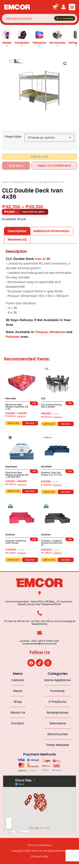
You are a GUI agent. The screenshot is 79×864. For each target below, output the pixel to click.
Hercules (10, 398)
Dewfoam (11, 466)
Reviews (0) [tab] (17, 239)
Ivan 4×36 (42, 259)
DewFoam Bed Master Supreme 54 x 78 (16, 406)
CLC (31, 182)
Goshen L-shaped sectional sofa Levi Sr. (52, 542)
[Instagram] (47, 662)
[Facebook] (31, 662)
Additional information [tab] (51, 231)
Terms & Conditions (40, 845)
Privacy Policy (39, 856)
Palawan (13, 336)
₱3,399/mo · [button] (51, 553)
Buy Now (16, 165)
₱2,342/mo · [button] (15, 484)
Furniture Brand (19, 182)
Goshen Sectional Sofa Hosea (15, 541)
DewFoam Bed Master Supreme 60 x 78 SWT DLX (16, 474)
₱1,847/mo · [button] (15, 416)
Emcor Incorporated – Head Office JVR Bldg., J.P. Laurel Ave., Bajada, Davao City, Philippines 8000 (39, 602)
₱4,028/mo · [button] (15, 553)
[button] (72, 7)
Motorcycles (57, 42)
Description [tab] (17, 231)
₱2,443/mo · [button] (51, 417)
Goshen (10, 534)
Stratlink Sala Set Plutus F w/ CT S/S (51, 473)
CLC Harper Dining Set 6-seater (51, 405)
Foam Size (13, 136)
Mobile (6, 42)
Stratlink (46, 466)
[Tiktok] (39, 662)
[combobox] (39, 18)
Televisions (39, 42)
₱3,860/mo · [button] (51, 485)
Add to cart (39, 156)
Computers (22, 42)
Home (5, 182)
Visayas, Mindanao (50, 332)
